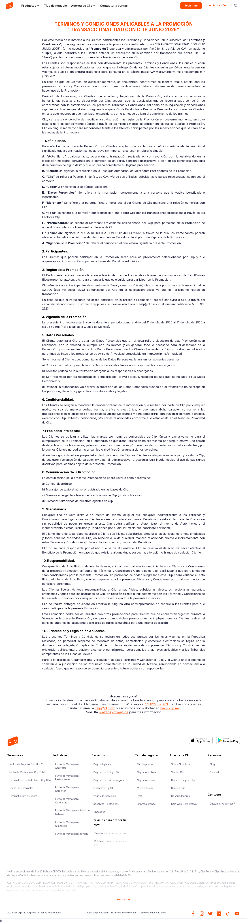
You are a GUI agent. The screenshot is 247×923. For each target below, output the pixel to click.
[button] (29, 5)
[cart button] (235, 5)
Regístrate (191, 5)
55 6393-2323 (156, 704)
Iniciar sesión (217, 5)
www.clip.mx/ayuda (113, 712)
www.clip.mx (170, 708)
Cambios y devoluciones (152, 912)
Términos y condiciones (124, 912)
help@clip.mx (105, 708)
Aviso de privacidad (97, 912)
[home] (9, 5)
